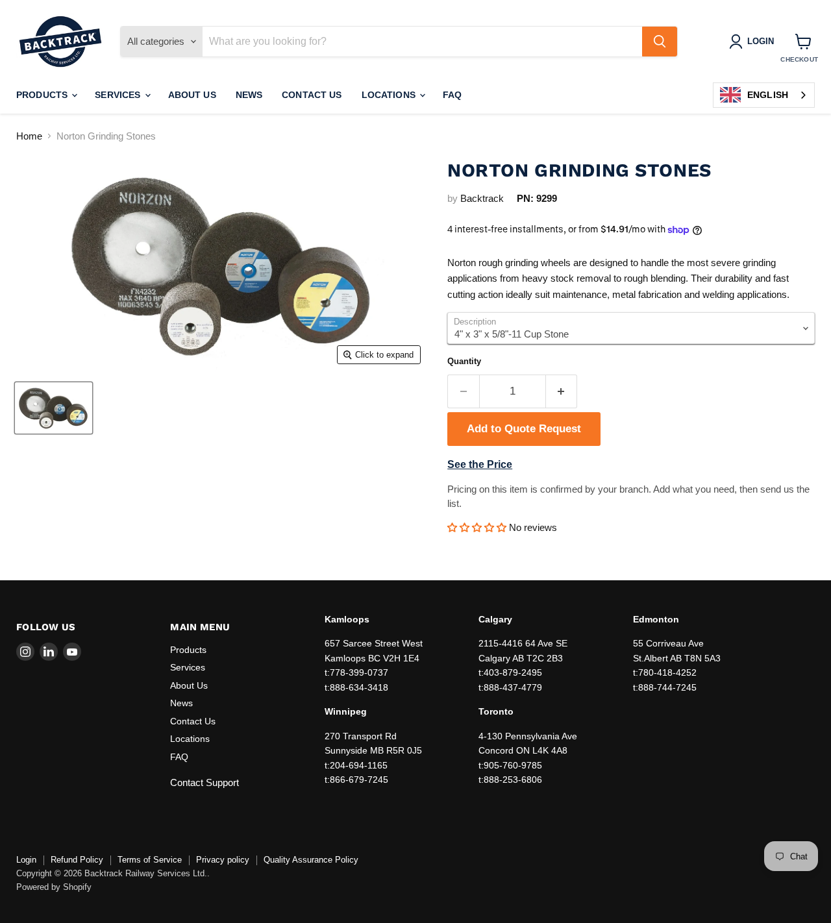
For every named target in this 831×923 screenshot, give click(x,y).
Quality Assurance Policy (311, 860)
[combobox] (764, 95)
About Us (192, 95)
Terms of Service (150, 860)
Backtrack (482, 198)
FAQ (452, 95)
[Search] (659, 41)
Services (119, 95)
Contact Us (311, 95)
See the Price (479, 464)
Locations (390, 95)
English (767, 95)
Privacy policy (222, 860)
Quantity (464, 361)
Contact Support (204, 782)
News (249, 95)
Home (29, 136)
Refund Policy (77, 860)
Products (43, 95)
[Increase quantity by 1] (562, 391)
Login (26, 860)
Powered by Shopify (54, 887)
